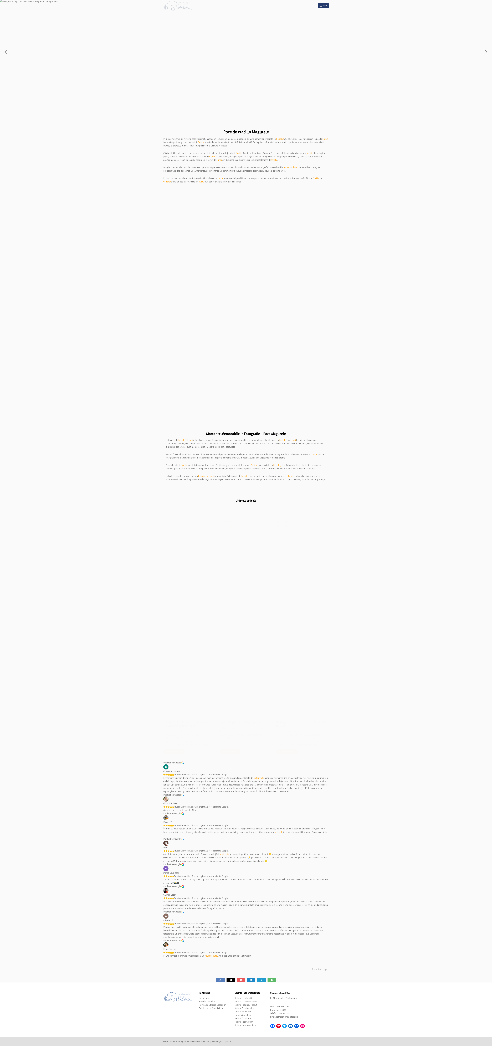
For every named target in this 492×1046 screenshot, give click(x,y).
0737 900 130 (283, 1013)
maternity (224, 854)
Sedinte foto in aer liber (245, 1025)
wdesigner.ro (225, 1041)
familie (239, 153)
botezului (185, 738)
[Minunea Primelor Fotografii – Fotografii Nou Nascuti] (302, 620)
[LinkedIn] (251, 980)
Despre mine (205, 998)
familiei (310, 153)
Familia (201, 142)
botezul (278, 832)
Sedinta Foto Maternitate (246, 1001)
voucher (167, 181)
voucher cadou (211, 955)
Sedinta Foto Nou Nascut (246, 1004)
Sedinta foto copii (227, 521)
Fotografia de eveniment (185, 521)
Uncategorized (169, 521)
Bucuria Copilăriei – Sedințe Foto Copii (241, 722)
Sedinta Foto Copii (243, 1011)
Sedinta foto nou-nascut (286, 521)
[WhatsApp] (272, 980)
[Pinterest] (241, 980)
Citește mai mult (175, 752)
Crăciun (212, 156)
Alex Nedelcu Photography (285, 998)
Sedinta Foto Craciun (244, 1021)
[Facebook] (220, 980)
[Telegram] (261, 980)
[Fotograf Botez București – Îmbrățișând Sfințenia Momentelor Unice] (189, 620)
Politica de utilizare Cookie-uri (212, 1004)
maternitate (258, 778)
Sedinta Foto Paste (243, 1018)
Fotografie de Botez (244, 1015)
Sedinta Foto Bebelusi (244, 1008)
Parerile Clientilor (207, 1001)
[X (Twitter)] (231, 980)
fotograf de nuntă (206, 476)
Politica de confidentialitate (211, 1008)
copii (191, 440)
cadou (220, 178)
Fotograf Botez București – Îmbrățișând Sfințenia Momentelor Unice (186, 724)
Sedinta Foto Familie (244, 998)
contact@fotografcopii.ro (287, 1016)
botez (325, 138)
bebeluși (280, 138)
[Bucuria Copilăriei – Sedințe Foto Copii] (246, 620)
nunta (219, 160)
